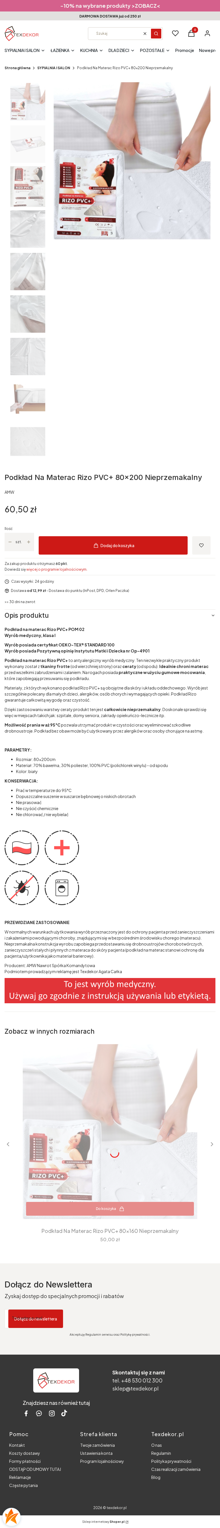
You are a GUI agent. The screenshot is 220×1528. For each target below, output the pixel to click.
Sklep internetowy (103, 1521)
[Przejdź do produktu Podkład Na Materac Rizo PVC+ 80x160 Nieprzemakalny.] (110, 1131)
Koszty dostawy (24, 1453)
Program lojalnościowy (102, 1461)
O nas (156, 1445)
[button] (156, 33)
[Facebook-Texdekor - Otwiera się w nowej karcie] (26, 1413)
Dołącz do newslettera (35, 1318)
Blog (155, 1477)
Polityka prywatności (171, 1461)
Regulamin (161, 1453)
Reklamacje (20, 1477)
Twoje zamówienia (97, 1445)
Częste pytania (23, 1485)
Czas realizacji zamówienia (176, 1469)
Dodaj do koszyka (117, 545)
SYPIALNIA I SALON (53, 68)
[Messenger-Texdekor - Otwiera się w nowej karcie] (39, 1413)
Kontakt (17, 1445)
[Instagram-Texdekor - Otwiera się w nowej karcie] (51, 1413)
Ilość (9, 528)
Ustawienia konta (96, 1453)
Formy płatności (25, 1461)
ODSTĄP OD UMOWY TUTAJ (35, 1469)
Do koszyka (106, 1208)
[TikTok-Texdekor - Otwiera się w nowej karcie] (64, 1413)
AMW (9, 492)
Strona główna (17, 68)
